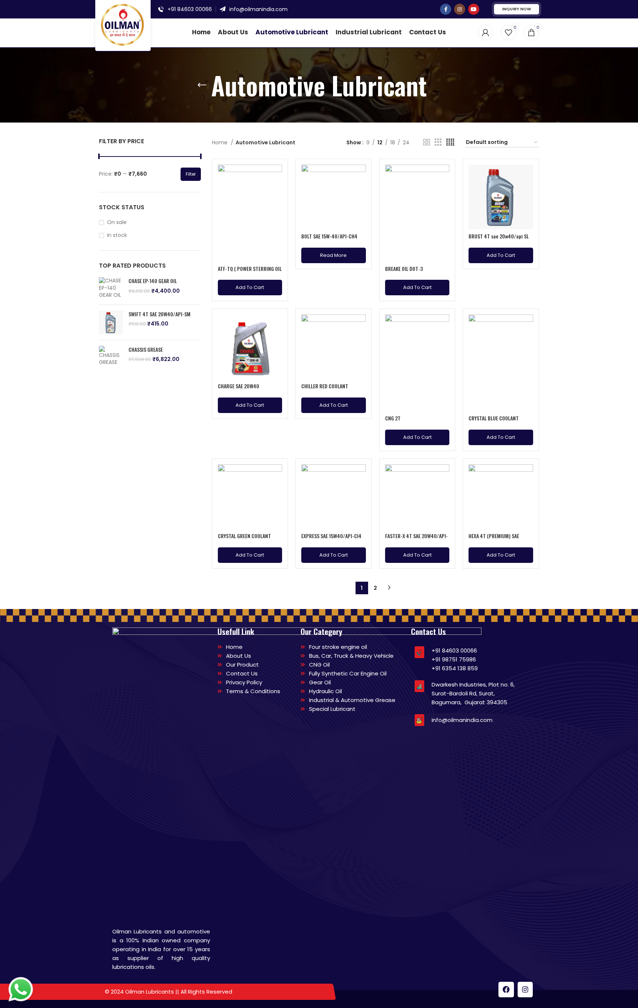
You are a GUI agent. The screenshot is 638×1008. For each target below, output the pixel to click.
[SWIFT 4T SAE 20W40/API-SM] (111, 322)
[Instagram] (525, 989)
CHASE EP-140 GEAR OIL (152, 281)
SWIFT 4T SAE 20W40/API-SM (159, 314)
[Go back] (202, 85)
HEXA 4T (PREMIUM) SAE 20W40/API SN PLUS (494, 539)
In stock (117, 235)
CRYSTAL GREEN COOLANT (244, 536)
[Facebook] (506, 989)
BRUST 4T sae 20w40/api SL (499, 236)
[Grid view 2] (426, 142)
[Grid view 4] (450, 142)
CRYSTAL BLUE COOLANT (494, 418)
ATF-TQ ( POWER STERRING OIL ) (250, 272)
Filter (191, 174)
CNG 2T (393, 418)
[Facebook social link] (445, 9)
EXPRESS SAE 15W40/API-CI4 (331, 536)
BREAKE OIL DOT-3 (404, 268)
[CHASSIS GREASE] (111, 356)
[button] (250, 287)
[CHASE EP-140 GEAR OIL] (111, 288)
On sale (117, 222)
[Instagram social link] (459, 9)
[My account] (485, 32)
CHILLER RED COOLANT (324, 386)
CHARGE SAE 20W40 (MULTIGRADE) (238, 389)
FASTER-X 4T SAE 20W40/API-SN (416, 539)
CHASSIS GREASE (145, 349)
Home (220, 142)
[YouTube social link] (473, 9)
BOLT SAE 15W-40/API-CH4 (329, 236)
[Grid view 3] (438, 142)
